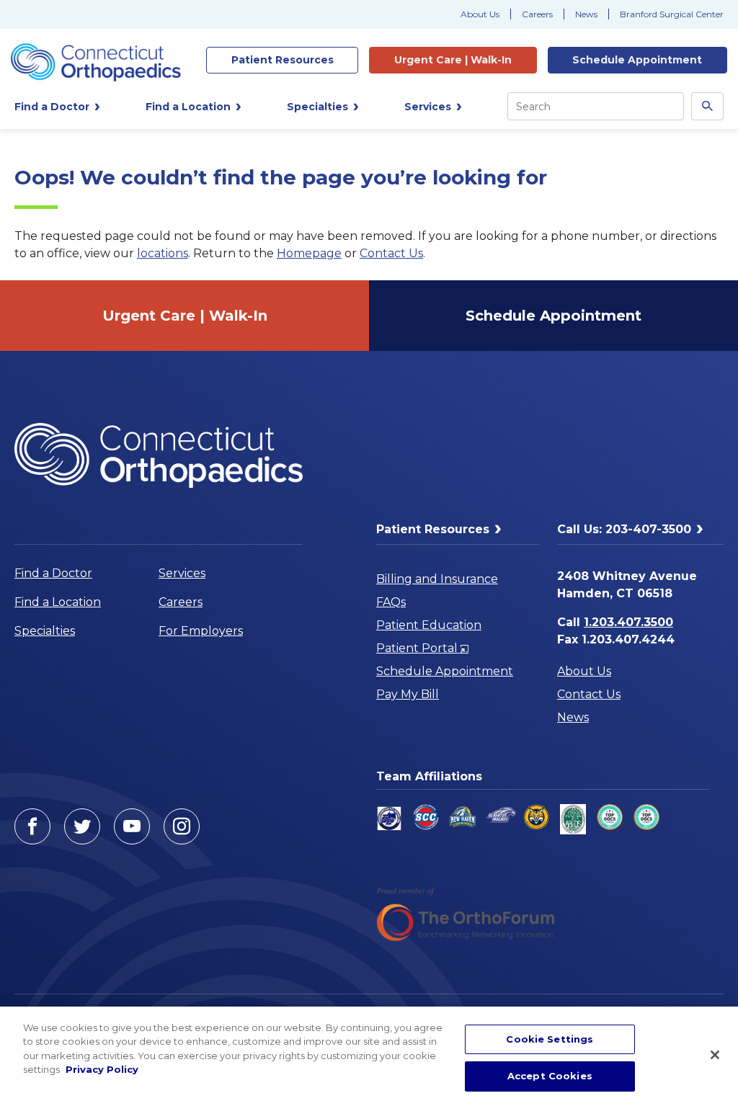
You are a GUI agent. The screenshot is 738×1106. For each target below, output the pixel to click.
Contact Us (391, 253)
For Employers (201, 631)
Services (182, 573)
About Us (480, 14)
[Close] (715, 1055)
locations (162, 253)
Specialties (44, 631)
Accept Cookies (549, 1076)
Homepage (309, 253)
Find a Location (57, 602)
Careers (537, 14)
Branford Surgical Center (672, 14)
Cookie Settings (549, 1039)
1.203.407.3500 (628, 622)
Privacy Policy (102, 1069)
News (586, 14)
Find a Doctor (53, 573)
